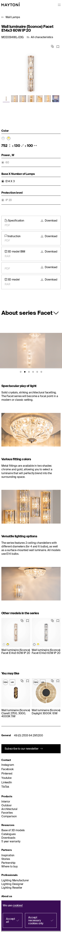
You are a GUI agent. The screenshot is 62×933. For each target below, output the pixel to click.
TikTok (5, 786)
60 (7, 162)
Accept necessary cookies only (35, 920)
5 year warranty (10, 841)
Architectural (9, 809)
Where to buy (9, 866)
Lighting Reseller (11, 887)
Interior (5, 801)
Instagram (7, 764)
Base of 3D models (13, 830)
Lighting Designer (12, 883)
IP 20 (9, 200)
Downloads (8, 837)
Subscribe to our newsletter (22, 748)
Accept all (10, 920)
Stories (5, 858)
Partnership (8, 862)
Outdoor (6, 805)
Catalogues (8, 834)
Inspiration (7, 855)
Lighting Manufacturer (15, 880)
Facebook (7, 769)
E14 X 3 (10, 181)
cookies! (18, 905)
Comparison (9, 816)
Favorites (7, 812)
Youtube (6, 777)
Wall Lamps (13, 17)
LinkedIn (6, 782)
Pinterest (6, 773)
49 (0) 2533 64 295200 (28, 735)
